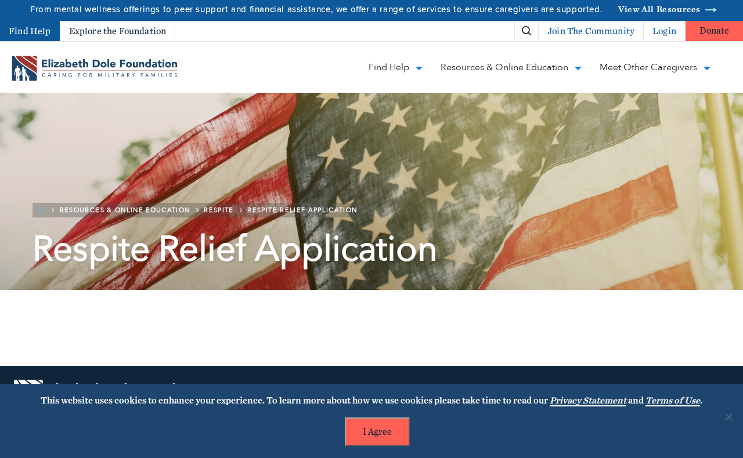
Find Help (30, 31)
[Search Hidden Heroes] (526, 31)
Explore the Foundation (118, 31)
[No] (728, 417)
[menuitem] (486, 31)
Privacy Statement (588, 400)
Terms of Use (672, 400)
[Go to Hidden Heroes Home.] (95, 68)
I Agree (377, 432)
